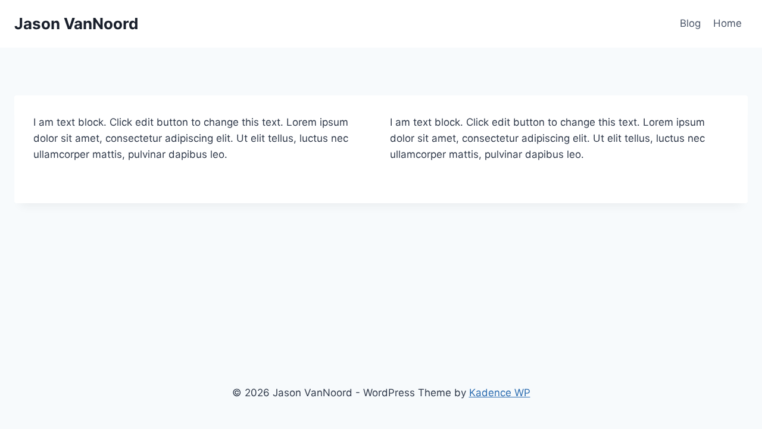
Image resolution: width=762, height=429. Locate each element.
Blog (690, 23)
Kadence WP (499, 393)
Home (727, 23)
